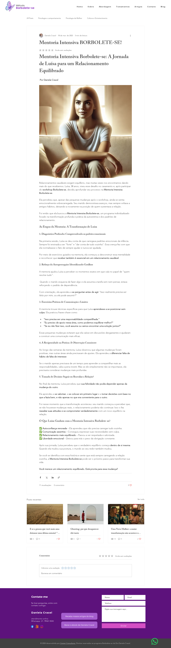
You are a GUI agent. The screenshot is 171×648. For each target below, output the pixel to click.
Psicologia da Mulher (74, 18)
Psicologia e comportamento (49, 18)
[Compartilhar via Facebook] (40, 477)
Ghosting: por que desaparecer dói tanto (84, 531)
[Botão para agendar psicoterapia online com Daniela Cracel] (155, 641)
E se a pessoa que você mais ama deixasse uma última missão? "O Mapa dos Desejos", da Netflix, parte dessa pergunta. (44, 531)
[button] (79, 616)
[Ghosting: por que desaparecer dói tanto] (85, 514)
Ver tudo (141, 499)
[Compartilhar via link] (59, 477)
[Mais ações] (130, 35)
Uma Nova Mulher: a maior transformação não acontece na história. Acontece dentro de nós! (125, 531)
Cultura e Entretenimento (97, 18)
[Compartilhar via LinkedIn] (52, 477)
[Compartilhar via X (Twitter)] (46, 477)
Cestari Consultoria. (68, 643)
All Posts (30, 18)
